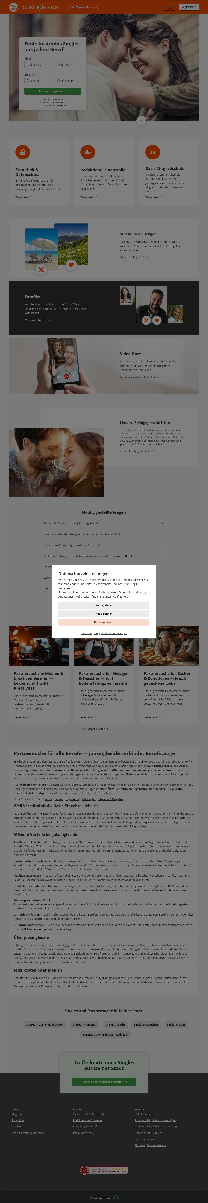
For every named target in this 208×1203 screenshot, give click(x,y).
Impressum (86, 633)
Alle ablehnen (104, 613)
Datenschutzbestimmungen (114, 633)
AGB (96, 633)
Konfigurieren (121, 596)
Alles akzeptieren (104, 622)
